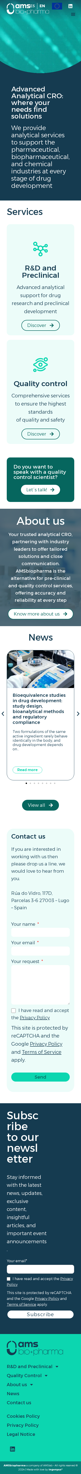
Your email (23, 942)
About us (17, 1384)
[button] (73, 14)
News (13, 1393)
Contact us (19, 1402)
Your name (23, 924)
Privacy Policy (35, 1017)
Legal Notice (21, 1434)
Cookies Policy (23, 1416)
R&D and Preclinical (29, 1366)
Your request (25, 961)
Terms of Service (41, 1052)
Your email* (17, 1261)
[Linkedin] (70, 6)
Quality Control (24, 1375)
